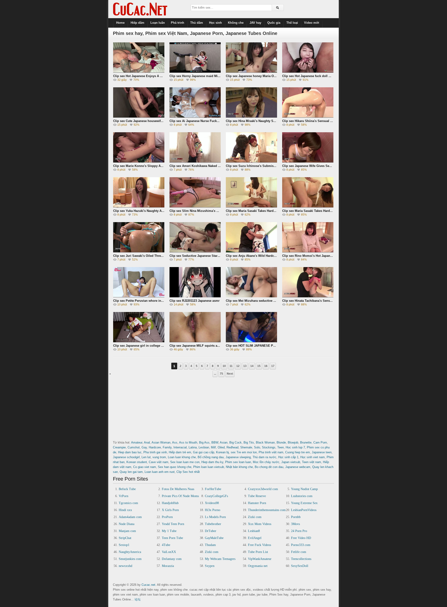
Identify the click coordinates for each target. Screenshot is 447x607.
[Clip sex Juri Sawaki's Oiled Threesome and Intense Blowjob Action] (138, 251)
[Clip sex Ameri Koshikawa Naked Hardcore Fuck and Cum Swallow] (195, 161)
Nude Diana (126, 524)
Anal (147, 442)
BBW (214, 442)
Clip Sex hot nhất (188, 472)
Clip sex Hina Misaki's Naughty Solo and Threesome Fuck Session (274, 121)
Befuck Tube (127, 489)
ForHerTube (213, 489)
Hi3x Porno (212, 510)
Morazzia (168, 566)
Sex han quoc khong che (174, 467)
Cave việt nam (158, 462)
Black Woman (265, 442)
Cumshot (134, 447)
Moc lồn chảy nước (266, 462)
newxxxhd (125, 566)
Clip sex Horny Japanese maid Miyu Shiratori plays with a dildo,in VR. (220, 76)
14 (252, 366)
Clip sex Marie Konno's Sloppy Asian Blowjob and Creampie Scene (161, 166)
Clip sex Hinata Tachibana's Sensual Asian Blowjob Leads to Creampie (333, 300)
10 (224, 366)
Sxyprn (209, 566)
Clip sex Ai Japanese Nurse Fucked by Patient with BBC (209, 121)
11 (231, 366)
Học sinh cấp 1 (288, 457)
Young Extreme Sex (304, 503)
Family (167, 447)
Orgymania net (258, 566)
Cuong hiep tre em (297, 452)
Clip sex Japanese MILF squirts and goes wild (202, 345)
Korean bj (222, 452)
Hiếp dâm (137, 22)
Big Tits (249, 442)
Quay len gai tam (131, 472)
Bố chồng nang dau (211, 457)
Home (120, 22)
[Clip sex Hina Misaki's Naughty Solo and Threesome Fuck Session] (251, 116)
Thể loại (292, 22)
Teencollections (301, 559)
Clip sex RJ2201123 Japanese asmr (194, 300)
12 (238, 366)
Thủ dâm (196, 22)
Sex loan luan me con (185, 462)
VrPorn (123, 496)
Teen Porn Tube (172, 538)
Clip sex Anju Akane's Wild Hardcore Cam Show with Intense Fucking (276, 256)
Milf (213, 447)
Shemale (246, 447)
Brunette (306, 442)
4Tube (166, 545)
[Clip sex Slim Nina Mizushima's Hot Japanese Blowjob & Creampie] (195, 206)
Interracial (180, 447)
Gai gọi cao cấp (203, 452)
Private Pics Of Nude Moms (180, 496)
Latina (193, 447)
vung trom (159, 457)
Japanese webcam (297, 467)
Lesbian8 (254, 531)
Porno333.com (300, 545)
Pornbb (296, 517)
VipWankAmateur (259, 559)
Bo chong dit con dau (269, 467)
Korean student (136, 462)
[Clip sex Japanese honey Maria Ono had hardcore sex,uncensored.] (251, 71)
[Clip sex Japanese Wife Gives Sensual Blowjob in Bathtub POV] (307, 161)
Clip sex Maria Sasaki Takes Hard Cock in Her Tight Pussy (267, 211)
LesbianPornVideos (303, 510)
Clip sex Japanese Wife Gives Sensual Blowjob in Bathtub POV (327, 166)
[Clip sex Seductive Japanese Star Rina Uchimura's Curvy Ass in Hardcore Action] (195, 251)
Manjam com (127, 531)
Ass (174, 442)
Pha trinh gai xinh (155, 452)
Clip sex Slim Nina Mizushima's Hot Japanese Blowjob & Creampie (217, 211)
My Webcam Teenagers (220, 559)
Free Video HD (301, 538)
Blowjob (293, 442)
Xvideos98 (212, 503)
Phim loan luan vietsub (208, 467)
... (215, 373)
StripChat (125, 538)
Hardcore (155, 447)
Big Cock (235, 442)
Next (230, 373)
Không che (236, 22)
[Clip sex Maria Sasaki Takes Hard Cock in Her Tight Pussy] (251, 206)
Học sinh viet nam (312, 457)
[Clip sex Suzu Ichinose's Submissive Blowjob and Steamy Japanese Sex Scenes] (251, 161)
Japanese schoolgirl (126, 457)
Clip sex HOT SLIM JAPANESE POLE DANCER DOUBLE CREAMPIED (275, 345)
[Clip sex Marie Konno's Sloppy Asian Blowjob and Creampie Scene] (138, 161)
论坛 (138, 599)
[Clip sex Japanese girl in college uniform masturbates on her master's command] (138, 340)
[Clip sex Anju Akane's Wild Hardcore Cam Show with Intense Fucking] (251, 251)
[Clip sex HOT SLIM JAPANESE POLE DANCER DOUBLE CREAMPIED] (251, 340)
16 (266, 366)
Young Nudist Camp (304, 489)
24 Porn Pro (299, 531)
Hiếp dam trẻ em (180, 452)
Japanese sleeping (238, 457)
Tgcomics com (128, 503)
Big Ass (204, 442)
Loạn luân (157, 22)
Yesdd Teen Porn (173, 524)
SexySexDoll (299, 566)
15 (259, 366)
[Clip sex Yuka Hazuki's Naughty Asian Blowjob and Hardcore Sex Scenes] (138, 206)
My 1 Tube (169, 531)
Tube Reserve (257, 496)
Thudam (210, 545)
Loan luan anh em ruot (160, 472)
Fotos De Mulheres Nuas (178, 489)
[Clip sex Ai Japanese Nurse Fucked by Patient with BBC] (195, 116)
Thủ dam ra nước (264, 457)
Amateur (136, 442)
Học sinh (215, 22)
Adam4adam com (130, 517)
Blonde (281, 442)
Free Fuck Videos (259, 545)
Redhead (232, 447)
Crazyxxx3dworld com (263, 489)
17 (272, 366)
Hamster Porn (257, 503)
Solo (257, 447)
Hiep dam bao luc (130, 452)
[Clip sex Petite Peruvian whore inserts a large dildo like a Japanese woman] (138, 296)
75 (221, 373)
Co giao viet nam (144, 467)
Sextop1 (124, 545)
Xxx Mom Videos (259, 524)
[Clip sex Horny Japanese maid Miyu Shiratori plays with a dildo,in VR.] (195, 71)
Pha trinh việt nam (271, 452)
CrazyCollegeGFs (216, 496)
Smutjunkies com (130, 559)
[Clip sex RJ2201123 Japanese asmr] (195, 296)
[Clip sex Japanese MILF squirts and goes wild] (195, 340)
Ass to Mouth (188, 442)
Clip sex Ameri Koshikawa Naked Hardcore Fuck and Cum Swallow (217, 166)
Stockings (268, 447)
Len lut (146, 457)
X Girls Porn (170, 510)
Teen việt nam (311, 462)
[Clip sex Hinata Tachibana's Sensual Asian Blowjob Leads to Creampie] (307, 296)
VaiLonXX (169, 552)
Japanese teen (322, 452)
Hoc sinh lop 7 (295, 447)
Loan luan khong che (182, 457)
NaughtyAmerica (130, 552)
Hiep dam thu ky (212, 462)
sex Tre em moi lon (244, 452)
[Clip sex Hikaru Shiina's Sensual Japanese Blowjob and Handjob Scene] (307, 116)
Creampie (119, 447)
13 (245, 366)
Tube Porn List (258, 552)
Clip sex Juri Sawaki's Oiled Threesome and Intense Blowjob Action (162, 256)
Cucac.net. (149, 585)
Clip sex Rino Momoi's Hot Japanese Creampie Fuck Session (326, 256)
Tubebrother (213, 524)
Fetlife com (298, 552)
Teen (280, 447)
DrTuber (210, 531)
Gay (144, 447)
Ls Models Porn (215, 517)
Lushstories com (301, 496)
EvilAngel (254, 538)
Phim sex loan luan (238, 462)
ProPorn (167, 517)
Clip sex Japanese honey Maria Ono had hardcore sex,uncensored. (274, 76)
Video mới (311, 22)
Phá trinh (177, 22)
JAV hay (255, 22)
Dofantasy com (172, 559)
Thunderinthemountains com (267, 510)
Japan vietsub (290, 462)
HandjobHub (170, 503)
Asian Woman (161, 442)
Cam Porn (320, 442)
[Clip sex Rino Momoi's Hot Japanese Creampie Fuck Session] (307, 251)
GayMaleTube (214, 538)
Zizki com (254, 517)
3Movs (295, 524)
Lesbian (204, 447)
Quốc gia (273, 22)
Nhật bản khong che (239, 467)
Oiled (221, 447)
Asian (223, 442)
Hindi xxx (125, 510)
